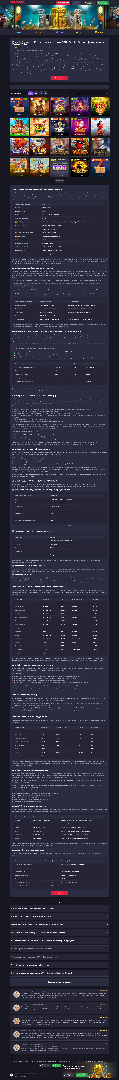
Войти (76, 2)
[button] (2, 17)
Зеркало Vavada (59, 77)
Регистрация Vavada (59, 893)
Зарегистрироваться (63, 2)
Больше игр (59, 180)
